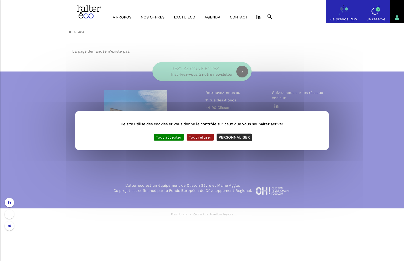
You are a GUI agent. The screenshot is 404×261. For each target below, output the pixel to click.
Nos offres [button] (153, 17)
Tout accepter (168, 137)
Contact (239, 17)
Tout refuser (200, 137)
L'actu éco (184, 17)
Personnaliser (234, 137)
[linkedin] (258, 17)
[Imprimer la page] (9, 202)
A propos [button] (122, 17)
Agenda (212, 17)
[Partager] (9, 226)
